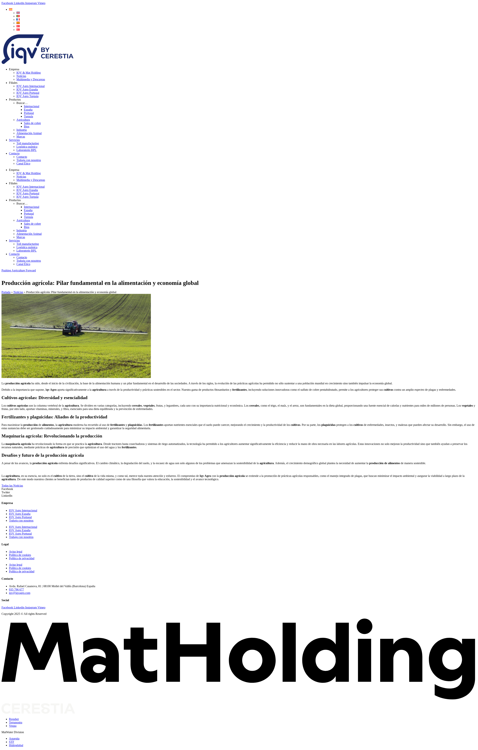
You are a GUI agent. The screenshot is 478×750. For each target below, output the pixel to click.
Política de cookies (20, 555)
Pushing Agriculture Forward (18, 270)
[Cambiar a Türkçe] (18, 29)
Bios (26, 126)
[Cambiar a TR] (18, 26)
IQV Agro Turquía (27, 96)
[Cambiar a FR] (18, 19)
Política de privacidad (21, 558)
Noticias (21, 76)
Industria (21, 129)
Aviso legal (15, 551)
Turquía (28, 116)
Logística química (26, 146)
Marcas (20, 136)
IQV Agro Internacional (30, 86)
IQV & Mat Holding (28, 72)
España (28, 109)
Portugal (29, 113)
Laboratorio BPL (26, 150)
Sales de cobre (32, 123)
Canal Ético (23, 163)
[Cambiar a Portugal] (18, 16)
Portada (5, 292)
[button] (10, 9)
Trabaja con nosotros (28, 160)
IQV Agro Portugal (27, 92)
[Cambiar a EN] (18, 12)
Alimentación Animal (29, 133)
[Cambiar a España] (18, 22)
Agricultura (23, 119)
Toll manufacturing (27, 143)
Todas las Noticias (12, 485)
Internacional (31, 106)
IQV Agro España (27, 89)
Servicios (14, 140)
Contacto (14, 153)
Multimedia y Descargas (30, 79)
